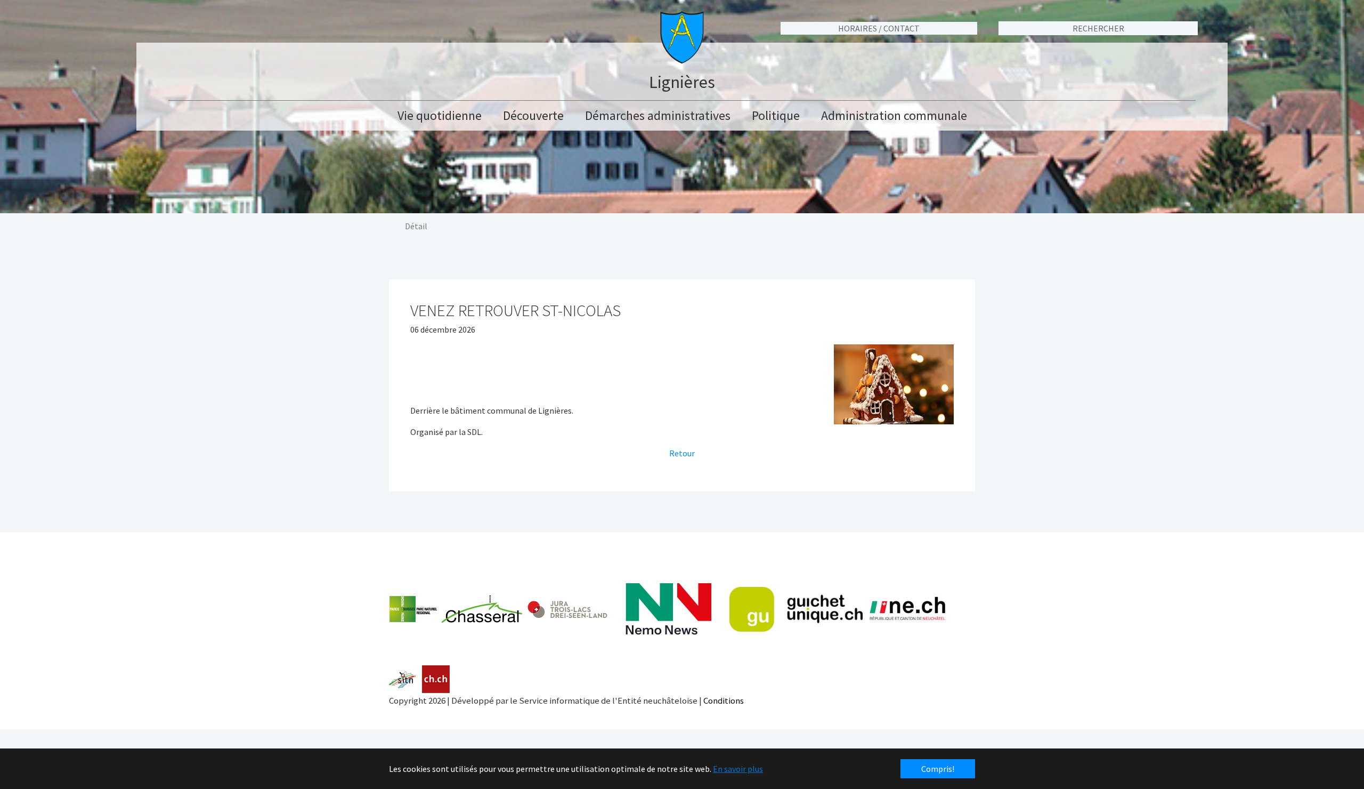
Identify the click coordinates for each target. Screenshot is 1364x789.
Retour (682, 453)
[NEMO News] (668, 609)
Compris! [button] (937, 768)
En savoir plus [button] (738, 768)
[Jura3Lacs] (567, 609)
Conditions (723, 700)
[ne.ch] (907, 609)
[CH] (436, 679)
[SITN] (402, 679)
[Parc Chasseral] (455, 609)
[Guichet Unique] (796, 609)
